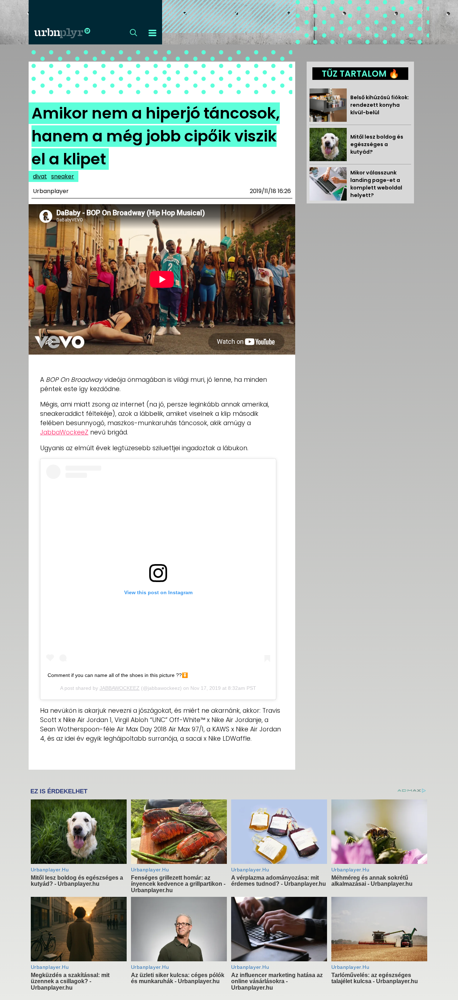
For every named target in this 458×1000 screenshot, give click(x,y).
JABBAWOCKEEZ (119, 688)
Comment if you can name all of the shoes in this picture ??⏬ (118, 675)
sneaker (62, 176)
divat (40, 176)
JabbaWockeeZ (64, 432)
